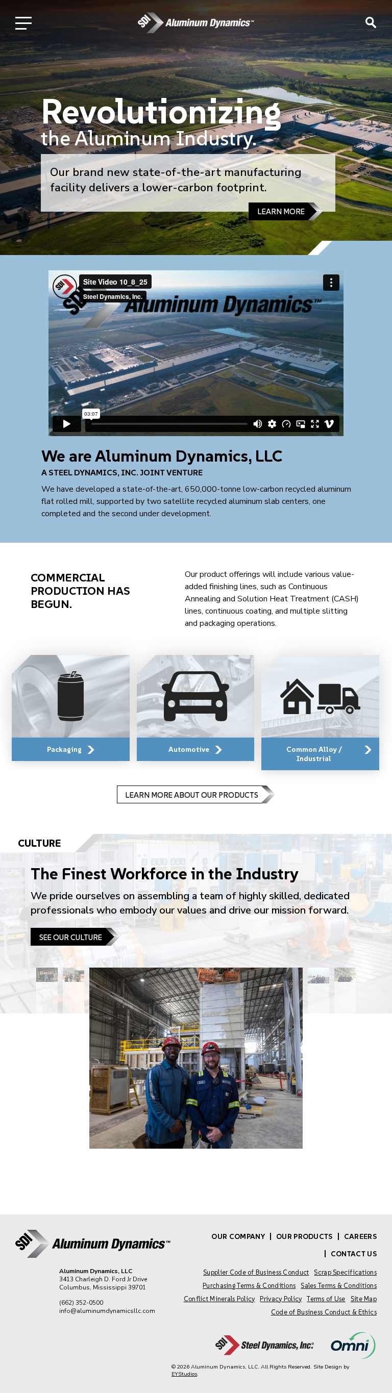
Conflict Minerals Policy (219, 1299)
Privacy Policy (281, 1299)
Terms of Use (326, 1299)
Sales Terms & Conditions (339, 1285)
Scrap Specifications (345, 1272)
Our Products (304, 1236)
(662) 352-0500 (81, 1303)
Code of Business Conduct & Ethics (324, 1312)
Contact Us (354, 1253)
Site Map (364, 1299)
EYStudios (184, 1374)
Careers (360, 1236)
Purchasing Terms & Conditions (249, 1285)
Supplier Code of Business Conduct (256, 1272)
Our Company (238, 1236)
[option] (196, 127)
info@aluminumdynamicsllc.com (107, 1311)
